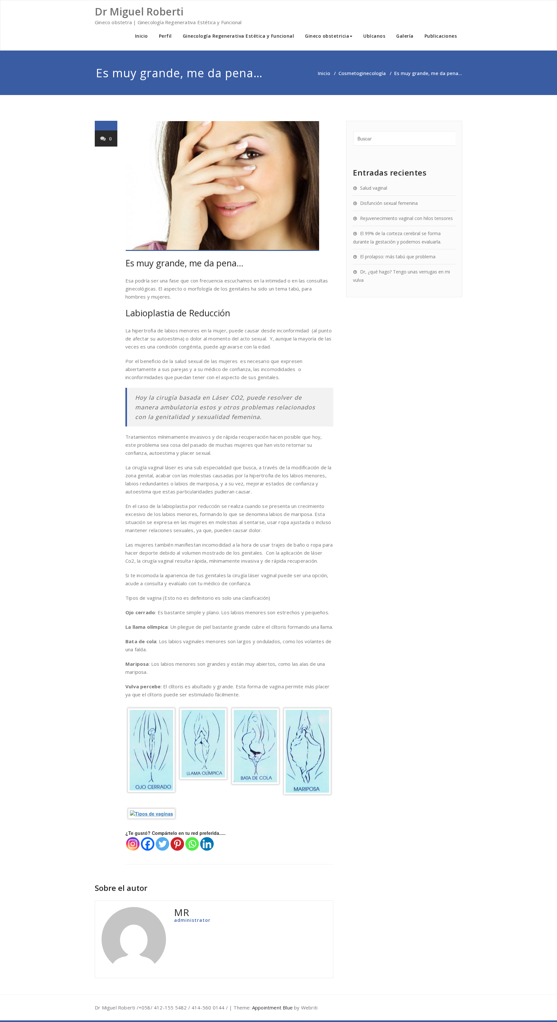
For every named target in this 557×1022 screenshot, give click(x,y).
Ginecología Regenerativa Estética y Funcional (238, 36)
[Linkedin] (207, 844)
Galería (405, 36)
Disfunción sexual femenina (389, 203)
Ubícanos (374, 36)
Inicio (141, 36)
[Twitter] (162, 844)
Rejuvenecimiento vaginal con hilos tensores (406, 218)
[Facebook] (147, 844)
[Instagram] (133, 844)
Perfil (165, 36)
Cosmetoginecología (362, 73)
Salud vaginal (373, 188)
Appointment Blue (272, 1007)
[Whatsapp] (192, 844)
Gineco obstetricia (327, 36)
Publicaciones (441, 36)
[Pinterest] (177, 844)
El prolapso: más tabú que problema (397, 256)
